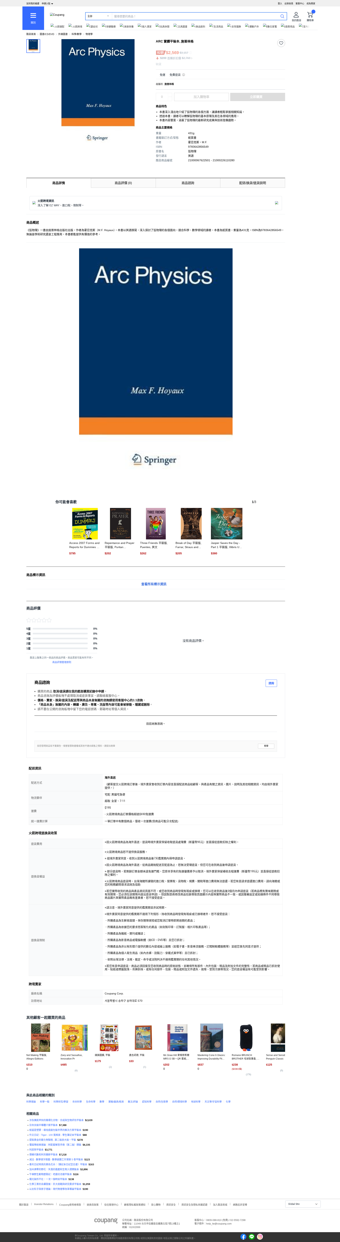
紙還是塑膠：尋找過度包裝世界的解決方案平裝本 (55, 1130)
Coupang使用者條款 (70, 1204)
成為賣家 (311, 3)
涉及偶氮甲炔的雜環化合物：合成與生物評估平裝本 (56, 1120)
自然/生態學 (162, 1101)
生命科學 (90, 1101)
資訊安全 (171, 1204)
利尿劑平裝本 (36, 1149)
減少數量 (170, 95)
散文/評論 (133, 1101)
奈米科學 (77, 1101)
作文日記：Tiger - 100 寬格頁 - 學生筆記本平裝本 (55, 1135)
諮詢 (271, 683)
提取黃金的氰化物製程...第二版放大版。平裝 (52, 1140)
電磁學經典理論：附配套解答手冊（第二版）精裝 (55, 1144)
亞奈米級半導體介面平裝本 (43, 1125)
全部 (90, 16)
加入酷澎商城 (220, 1204)
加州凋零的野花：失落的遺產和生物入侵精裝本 (54, 1169)
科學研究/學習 (61, 1101)
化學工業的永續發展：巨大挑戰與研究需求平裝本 (55, 1184)
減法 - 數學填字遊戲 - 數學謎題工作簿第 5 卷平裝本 (56, 1159)
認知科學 (147, 1101)
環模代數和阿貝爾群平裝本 (43, 1154)
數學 (102, 1101)
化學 (228, 1101)
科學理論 (31, 1101)
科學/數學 (77, 34)
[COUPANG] (105, 1221)
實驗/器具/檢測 (116, 1101)
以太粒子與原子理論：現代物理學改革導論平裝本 (55, 1189)
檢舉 (266, 746)
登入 (280, 3)
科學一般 (44, 1101)
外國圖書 (63, 34)
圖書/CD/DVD (47, 34)
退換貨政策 (93, 1204)
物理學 (89, 34)
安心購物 (156, 1204)
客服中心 (300, 3)
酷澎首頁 (31, 34)
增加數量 (170, 99)
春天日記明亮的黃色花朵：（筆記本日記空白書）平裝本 (58, 1164)
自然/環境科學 (179, 1101)
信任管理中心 (111, 1204)
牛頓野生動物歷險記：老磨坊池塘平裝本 (50, 1174)
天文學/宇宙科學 (213, 1101)
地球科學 (195, 1101)
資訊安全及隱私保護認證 (194, 1204)
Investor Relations (44, 1204)
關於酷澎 (24, 1204)
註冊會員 (289, 3)
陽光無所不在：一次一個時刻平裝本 (48, 1179)
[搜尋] (282, 16)
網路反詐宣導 (240, 1204)
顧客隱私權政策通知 (134, 1204)
